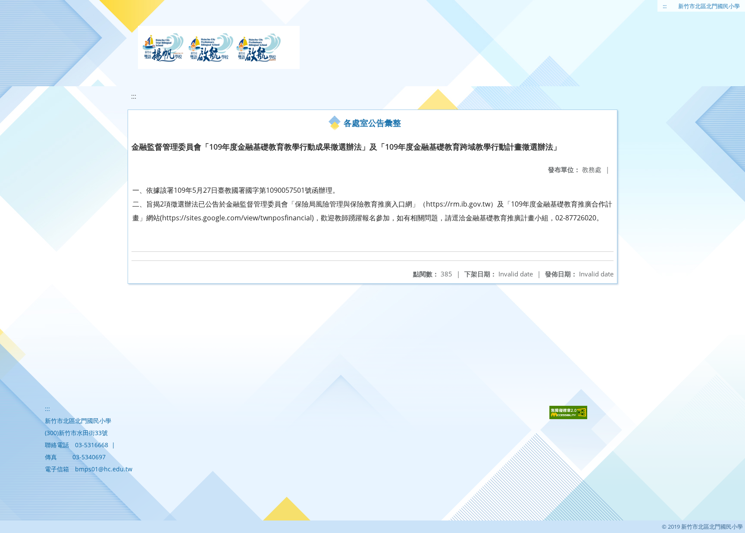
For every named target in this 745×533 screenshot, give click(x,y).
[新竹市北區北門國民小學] (219, 47)
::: (665, 6)
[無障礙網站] (568, 417)
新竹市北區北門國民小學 (709, 6)
